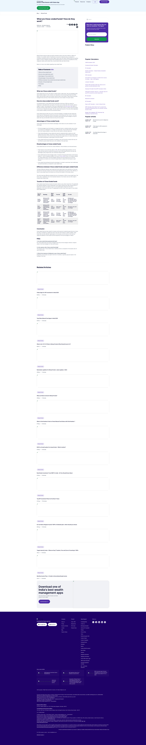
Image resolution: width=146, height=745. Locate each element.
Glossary (82, 652)
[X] (93, 622)
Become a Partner (64, 625)
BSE (82, 721)
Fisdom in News (64, 631)
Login (95, 1)
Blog (38, 13)
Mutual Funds (44, 13)
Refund (82, 646)
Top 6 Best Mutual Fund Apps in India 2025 (47, 318)
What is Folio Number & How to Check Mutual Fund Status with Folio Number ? (56, 421)
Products (77, 1)
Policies (82, 629)
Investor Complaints (84, 640)
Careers (62, 627)
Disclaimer (83, 644)
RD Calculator (88, 95)
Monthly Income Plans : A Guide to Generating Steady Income (52, 576)
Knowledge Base (84, 621)
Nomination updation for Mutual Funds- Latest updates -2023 (52, 369)
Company (88, 1)
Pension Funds (73, 627)
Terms (82, 634)
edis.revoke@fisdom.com (52, 732)
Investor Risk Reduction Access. (42, 722)
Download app (104, 1)
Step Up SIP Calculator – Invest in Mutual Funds (95, 104)
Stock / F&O (73, 621)
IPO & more (73, 625)
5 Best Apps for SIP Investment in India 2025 (48, 292)
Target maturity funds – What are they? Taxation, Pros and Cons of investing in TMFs (57, 550)
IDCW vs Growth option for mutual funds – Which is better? (51, 447)
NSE (84, 721)
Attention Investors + (40, 734)
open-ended (62, 156)
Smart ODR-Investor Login (85, 658)
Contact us (83, 623)
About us (63, 621)
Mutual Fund (73, 623)
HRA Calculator (88, 75)
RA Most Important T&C (85, 636)
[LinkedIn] (99, 622)
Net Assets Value (69, 106)
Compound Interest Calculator (91, 65)
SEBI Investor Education (85, 660)
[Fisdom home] (42, 2)
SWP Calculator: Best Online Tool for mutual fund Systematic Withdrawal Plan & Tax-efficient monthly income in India (96, 108)
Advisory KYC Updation (85, 627)
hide (52, 69)
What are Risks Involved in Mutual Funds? (47, 395)
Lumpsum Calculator (89, 81)
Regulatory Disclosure (85, 654)
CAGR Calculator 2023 (90, 62)
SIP (56, 149)
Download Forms (84, 642)
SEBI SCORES (50, 717)
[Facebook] (96, 622)
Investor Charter (84, 638)
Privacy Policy (83, 631)
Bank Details (83, 650)
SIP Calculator (88, 101)
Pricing (62, 623)
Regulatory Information (85, 656)
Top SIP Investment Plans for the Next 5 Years (48, 498)
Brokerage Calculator (85, 625)
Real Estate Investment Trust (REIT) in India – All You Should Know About (55, 473)
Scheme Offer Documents (85, 648)
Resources (82, 1)
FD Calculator (88, 68)
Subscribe (97, 39)
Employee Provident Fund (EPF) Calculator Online (95, 88)
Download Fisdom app (43, 8)
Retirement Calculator (89, 98)
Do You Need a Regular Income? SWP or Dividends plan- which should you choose (57, 524)
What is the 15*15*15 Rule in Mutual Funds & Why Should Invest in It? (54, 344)
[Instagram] (105, 622)
